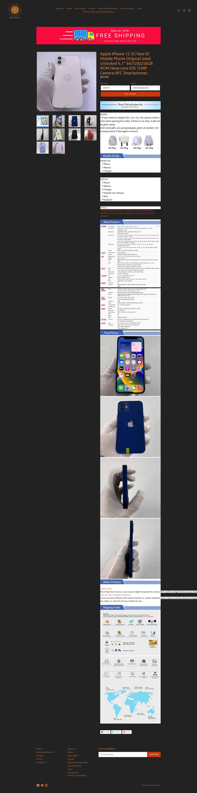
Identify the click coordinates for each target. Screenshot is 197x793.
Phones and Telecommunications (98, 12)
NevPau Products (154, 785)
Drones (91, 8)
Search (39, 749)
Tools (139, 8)
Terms (39, 759)
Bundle (104, 83)
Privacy (39, 756)
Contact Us (41, 762)
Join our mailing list (106, 749)
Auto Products (127, 8)
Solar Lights (80, 8)
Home (69, 8)
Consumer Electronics (108, 8)
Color (133, 83)
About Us (59, 8)
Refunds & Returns (45, 752)
